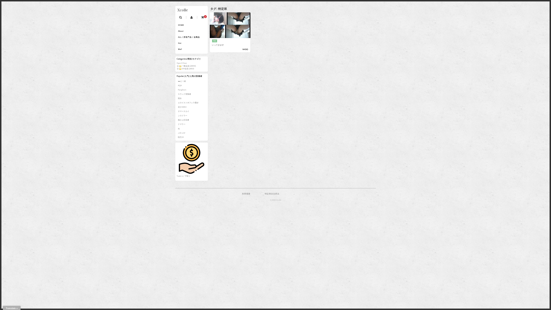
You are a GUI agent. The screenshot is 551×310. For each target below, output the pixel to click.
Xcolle (182, 10)
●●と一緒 (182, 81)
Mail (180, 49)
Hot (179, 43)
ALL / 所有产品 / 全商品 (189, 37)
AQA (180, 86)
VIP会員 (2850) (188, 69)
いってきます (218, 45)
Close (184, 63)
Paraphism (182, 90)
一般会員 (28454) (189, 66)
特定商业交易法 (272, 194)
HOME (181, 25)
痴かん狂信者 (183, 120)
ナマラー (181, 124)
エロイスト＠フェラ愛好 (188, 103)
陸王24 (181, 137)
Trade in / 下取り (183, 176)
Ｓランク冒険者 (184, 94)
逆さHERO (182, 107)
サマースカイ (183, 111)
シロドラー (182, 116)
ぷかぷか (181, 133)
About (181, 31)
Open (179, 63)
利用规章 (246, 194)
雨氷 (180, 98)
